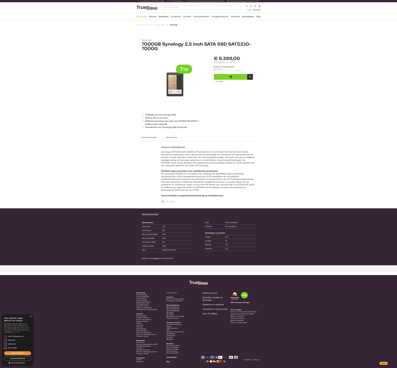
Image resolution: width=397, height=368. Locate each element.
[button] (17, 363)
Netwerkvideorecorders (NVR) (147, 344)
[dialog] (17, 340)
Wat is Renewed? (172, 353)
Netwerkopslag (141, 294)
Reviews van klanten (238, 318)
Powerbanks (170, 335)
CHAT (383, 363)
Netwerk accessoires (143, 332)
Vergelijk (219, 81)
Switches (139, 327)
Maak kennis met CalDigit (175, 316)
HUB (167, 330)
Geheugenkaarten (142, 304)
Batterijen (169, 339)
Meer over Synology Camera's (146, 351)
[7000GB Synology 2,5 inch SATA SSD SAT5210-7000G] (175, 82)
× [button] (31, 316)
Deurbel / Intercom (143, 350)
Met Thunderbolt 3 (172, 311)
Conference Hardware (174, 324)
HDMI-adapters (172, 328)
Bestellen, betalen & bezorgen (212, 299)
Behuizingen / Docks (143, 302)
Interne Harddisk (172, 347)
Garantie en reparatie (213, 305)
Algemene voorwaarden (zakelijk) (242, 314)
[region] (175, 82)
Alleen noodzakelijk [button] (17, 358)
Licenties (139, 348)
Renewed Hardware (173, 345)
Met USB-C (170, 312)
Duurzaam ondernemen (239, 322)
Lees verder (16, 332)
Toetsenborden (171, 293)
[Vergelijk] (251, 6)
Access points (141, 316)
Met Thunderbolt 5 (172, 307)
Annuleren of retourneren (215, 309)
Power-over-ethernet (143, 319)
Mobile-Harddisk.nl (237, 320)
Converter (140, 325)
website (156, 258)
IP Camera (140, 342)
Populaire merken (142, 306)
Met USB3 (169, 314)
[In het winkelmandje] (230, 77)
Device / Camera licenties (175, 299)
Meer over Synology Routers (146, 334)
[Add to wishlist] (250, 77)
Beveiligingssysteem (143, 346)
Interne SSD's (141, 298)
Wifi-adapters (141, 329)
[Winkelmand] (259, 6)
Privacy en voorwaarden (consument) (244, 311)
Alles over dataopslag (144, 307)
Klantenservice (210, 293)
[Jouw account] (246, 6)
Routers (139, 323)
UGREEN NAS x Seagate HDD (146, 309)
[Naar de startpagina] (146, 8)
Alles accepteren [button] (17, 353)
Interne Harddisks (142, 296)
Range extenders (142, 321)
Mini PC (139, 360)
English (249, 9)
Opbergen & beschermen (175, 332)
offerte (238, 70)
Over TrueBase (210, 314)
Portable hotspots (142, 317)
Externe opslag (141, 300)
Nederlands (257, 9)
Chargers (169, 337)
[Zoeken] (239, 7)
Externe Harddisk (172, 349)
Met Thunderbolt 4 (172, 309)
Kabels (168, 326)
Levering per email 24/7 (174, 301)
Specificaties (171, 137)
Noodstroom (170, 333)
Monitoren (139, 361)
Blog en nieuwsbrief (237, 316)
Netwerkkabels (141, 330)
